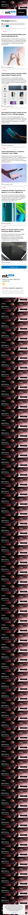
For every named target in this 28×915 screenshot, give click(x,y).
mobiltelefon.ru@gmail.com (15, 288)
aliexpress (22, 24)
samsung (17, 24)
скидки (3, 26)
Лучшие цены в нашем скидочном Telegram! (14, 17)
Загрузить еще (14, 267)
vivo (8, 24)
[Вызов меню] (3, 12)
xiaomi (5, 24)
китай (12, 24)
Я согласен (14, 912)
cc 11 (7, 26)
